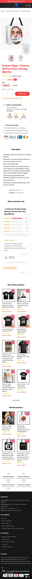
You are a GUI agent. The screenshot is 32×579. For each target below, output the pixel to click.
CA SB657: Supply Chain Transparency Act (12, 528)
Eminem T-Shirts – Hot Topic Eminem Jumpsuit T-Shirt (23, 385)
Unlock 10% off (3, 571)
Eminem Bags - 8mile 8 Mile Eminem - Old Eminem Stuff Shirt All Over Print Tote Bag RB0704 (23, 457)
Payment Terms (5, 539)
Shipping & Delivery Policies (8, 536)
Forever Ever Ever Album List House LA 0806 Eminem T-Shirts (8, 305)
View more (16, 400)
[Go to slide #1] (11, 58)
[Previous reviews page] (19, 272)
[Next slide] (28, 33)
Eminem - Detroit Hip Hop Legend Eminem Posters (22, 305)
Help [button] (29, 576)
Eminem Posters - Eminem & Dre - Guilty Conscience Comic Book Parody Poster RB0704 (8, 358)
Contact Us (4, 544)
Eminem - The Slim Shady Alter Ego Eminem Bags (7, 428)
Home (2, 11)
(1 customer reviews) (16, 76)
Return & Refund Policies (8, 541)
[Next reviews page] (28, 272)
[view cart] (29, 5)
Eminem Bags (26, 11)
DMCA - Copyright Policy (8, 526)
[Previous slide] (3, 33)
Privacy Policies (5, 523)
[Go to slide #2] (20, 58)
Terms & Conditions (6, 521)
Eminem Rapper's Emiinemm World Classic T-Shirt (21, 331)
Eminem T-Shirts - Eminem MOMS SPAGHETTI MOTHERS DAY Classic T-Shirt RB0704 (8, 387)
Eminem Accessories (12, 11)
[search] (27, 5)
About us (3, 518)
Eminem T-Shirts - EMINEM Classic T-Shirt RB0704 (23, 356)
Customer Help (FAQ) (7, 546)
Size (3, 82)
